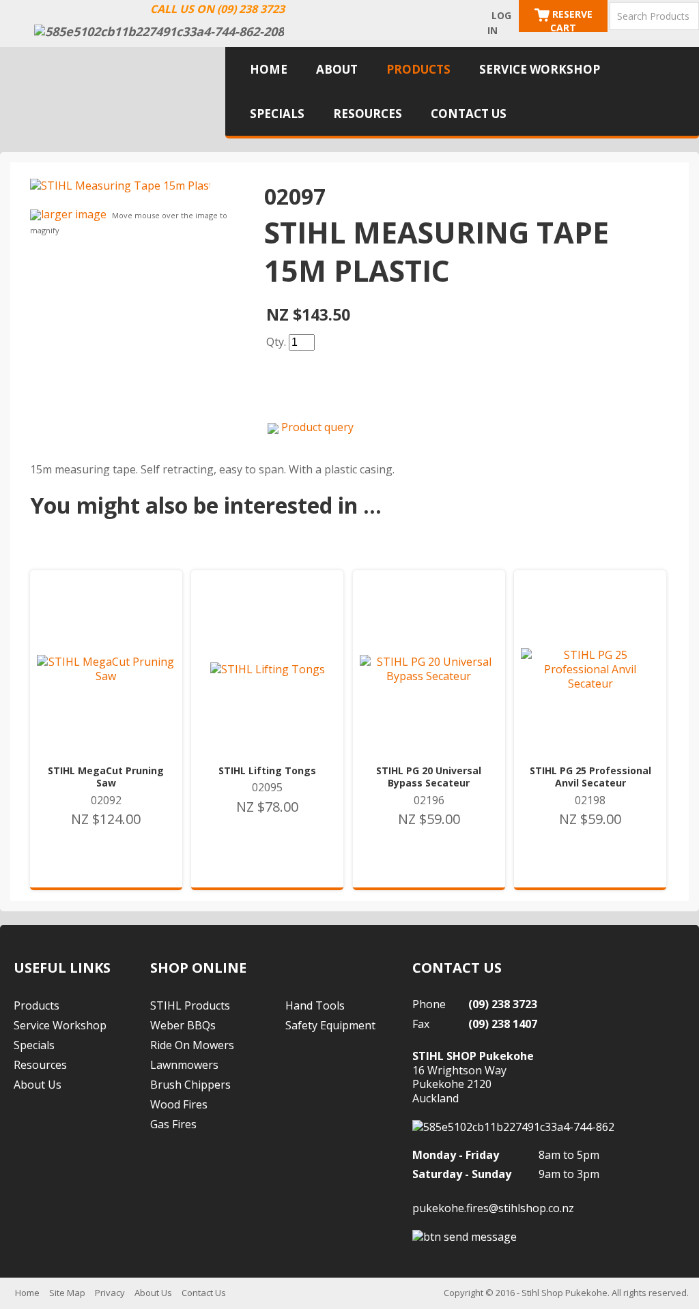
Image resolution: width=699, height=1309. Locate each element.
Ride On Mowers (192, 1045)
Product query (317, 427)
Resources (367, 113)
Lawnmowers (184, 1064)
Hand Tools (315, 1005)
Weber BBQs (183, 1025)
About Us (37, 1084)
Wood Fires (179, 1104)
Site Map (67, 1292)
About (337, 69)
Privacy (110, 1292)
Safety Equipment (330, 1025)
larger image (73, 214)
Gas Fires (173, 1124)
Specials (277, 113)
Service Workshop (539, 69)
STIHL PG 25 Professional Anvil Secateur (590, 777)
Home (268, 69)
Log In (499, 23)
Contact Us (469, 113)
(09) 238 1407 (502, 1023)
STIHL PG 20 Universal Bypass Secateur (428, 777)
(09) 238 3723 (502, 1004)
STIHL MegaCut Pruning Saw (106, 777)
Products (418, 69)
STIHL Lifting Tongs (267, 771)
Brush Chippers (190, 1084)
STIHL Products (190, 1005)
